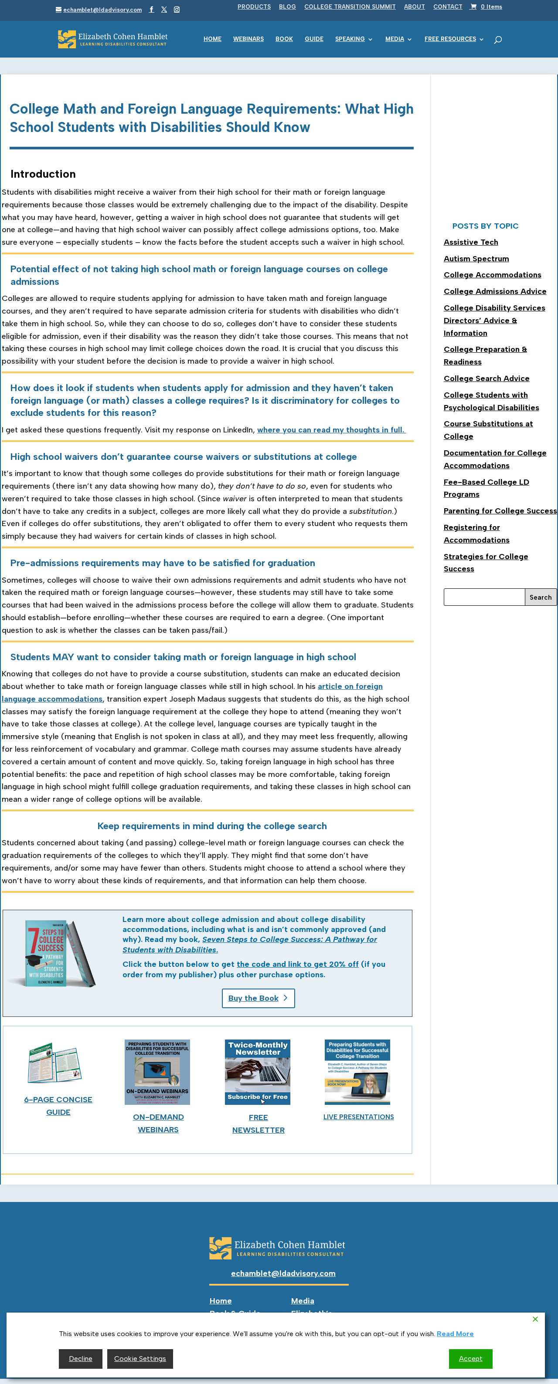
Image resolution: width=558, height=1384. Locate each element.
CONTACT (448, 6)
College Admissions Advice (495, 291)
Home (212, 39)
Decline (80, 1358)
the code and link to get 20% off (298, 964)
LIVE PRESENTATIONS (358, 1117)
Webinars (248, 39)
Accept (471, 1358)
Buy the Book (253, 998)
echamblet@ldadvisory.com (283, 1273)
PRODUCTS (254, 6)
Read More (455, 1334)
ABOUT (414, 6)
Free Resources (450, 39)
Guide (314, 39)
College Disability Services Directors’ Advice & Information (494, 320)
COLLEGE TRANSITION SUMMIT (350, 6)
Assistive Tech (471, 242)
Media (394, 39)
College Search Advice (487, 378)
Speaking (350, 39)
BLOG (287, 6)
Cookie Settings (140, 1358)
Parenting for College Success (500, 511)
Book (284, 39)
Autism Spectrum (476, 258)
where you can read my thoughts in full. (331, 430)
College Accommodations (492, 275)
